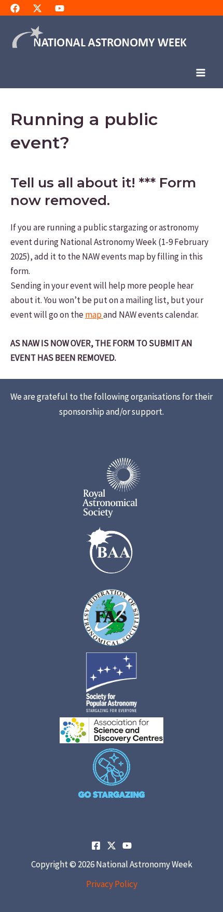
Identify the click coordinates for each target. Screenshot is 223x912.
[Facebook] (15, 8)
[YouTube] (59, 8)
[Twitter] (37, 8)
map (94, 314)
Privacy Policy (111, 884)
